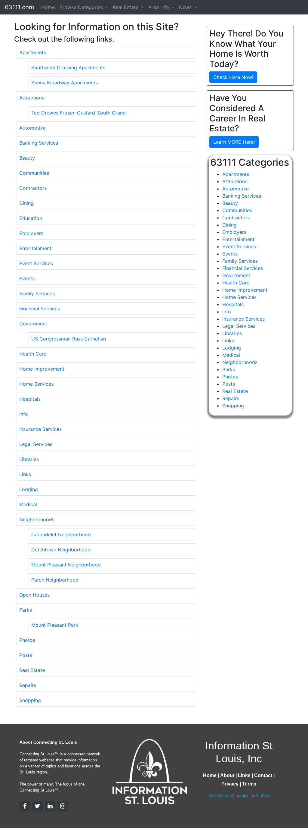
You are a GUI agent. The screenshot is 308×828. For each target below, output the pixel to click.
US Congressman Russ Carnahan (68, 339)
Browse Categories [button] (82, 7)
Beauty (27, 158)
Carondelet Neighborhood (61, 535)
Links (25, 474)
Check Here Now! (233, 77)
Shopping (30, 700)
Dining (26, 203)
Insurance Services (40, 429)
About (227, 775)
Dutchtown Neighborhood (61, 550)
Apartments (32, 52)
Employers (31, 233)
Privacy (230, 783)
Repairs (27, 685)
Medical (28, 504)
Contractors (33, 188)
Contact (263, 775)
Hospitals (30, 399)
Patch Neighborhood (55, 580)
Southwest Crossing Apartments (68, 67)
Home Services (36, 384)
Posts (25, 655)
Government (33, 324)
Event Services (36, 263)
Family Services (37, 293)
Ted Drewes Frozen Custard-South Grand (78, 113)
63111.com (19, 7)
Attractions (31, 98)
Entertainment (35, 248)
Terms (249, 783)
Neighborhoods (36, 519)
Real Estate (32, 670)
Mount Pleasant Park (54, 625)
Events (27, 278)
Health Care (32, 354)
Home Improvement (41, 369)
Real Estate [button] (126, 7)
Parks (25, 610)
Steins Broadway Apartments (64, 83)
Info (23, 414)
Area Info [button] (159, 7)
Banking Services (38, 143)
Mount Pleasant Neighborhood (66, 565)
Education (30, 218)
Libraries (29, 459)
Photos (27, 640)
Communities (34, 173)
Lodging (28, 489)
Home (48, 7)
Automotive (32, 128)
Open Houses (34, 595)
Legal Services (35, 444)
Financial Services (39, 309)
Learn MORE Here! (234, 142)
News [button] (186, 7)
